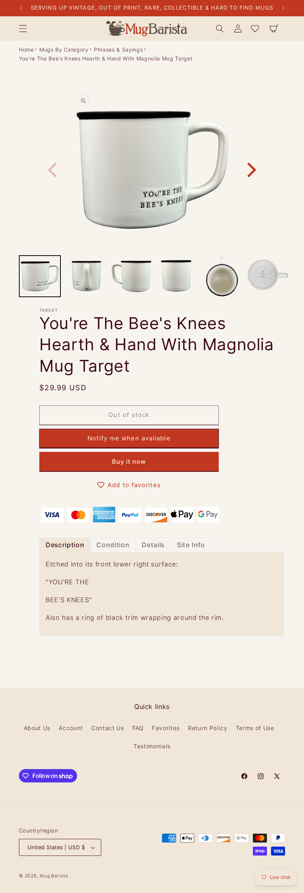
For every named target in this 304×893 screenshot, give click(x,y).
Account (71, 728)
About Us (37, 728)
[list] (152, 170)
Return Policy (208, 728)
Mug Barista (54, 876)
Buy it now (129, 461)
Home (26, 49)
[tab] (64, 545)
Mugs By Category (64, 49)
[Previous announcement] (21, 8)
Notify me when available (128, 438)
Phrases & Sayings (118, 49)
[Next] (250, 169)
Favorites (166, 728)
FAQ (138, 728)
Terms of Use (255, 728)
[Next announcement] (283, 8)
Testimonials (152, 746)
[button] (23, 28)
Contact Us (107, 728)
